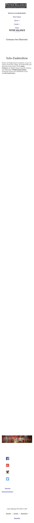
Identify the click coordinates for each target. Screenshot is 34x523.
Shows (16, 20)
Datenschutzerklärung (7, 491)
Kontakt (15, 513)
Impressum (7, 488)
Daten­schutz (24, 513)
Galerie (16, 24)
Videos (17, 28)
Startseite (8, 513)
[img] (17, 6)
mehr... (4, 431)
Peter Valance (17, 17)
